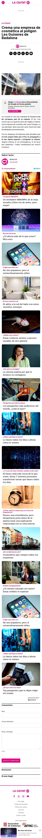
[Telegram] (27, 53)
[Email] (31, 53)
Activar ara (13, 111)
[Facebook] (11, 53)
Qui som (21, 810)
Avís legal (21, 801)
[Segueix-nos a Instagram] (23, 796)
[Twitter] (15, 53)
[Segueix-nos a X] (19, 796)
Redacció (23, 46)
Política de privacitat (21, 804)
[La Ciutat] (21, 2)
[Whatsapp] (23, 53)
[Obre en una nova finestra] (12, 825)
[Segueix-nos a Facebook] (14, 796)
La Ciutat (6, 23)
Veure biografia (13, 162)
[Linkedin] (19, 53)
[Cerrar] (40, 830)
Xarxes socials (21, 815)
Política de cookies (21, 807)
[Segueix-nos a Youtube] (28, 796)
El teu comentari (7, 732)
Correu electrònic (7, 721)
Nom (3, 711)
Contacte (21, 812)
